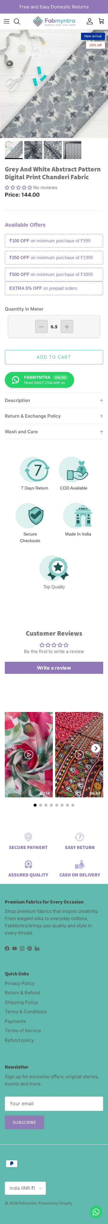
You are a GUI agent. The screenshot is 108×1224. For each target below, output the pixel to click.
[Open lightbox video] (29, 754)
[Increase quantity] (67, 326)
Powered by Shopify (55, 1203)
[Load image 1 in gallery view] (54, 84)
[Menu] (6, 21)
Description (17, 400)
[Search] (19, 21)
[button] (19, 187)
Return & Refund (22, 992)
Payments (15, 1021)
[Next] (95, 748)
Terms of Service (23, 1030)
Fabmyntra (28, 1203)
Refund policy (19, 1040)
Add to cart (54, 357)
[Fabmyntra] (54, 21)
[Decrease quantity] (41, 326)
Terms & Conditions (26, 1011)
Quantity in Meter (24, 309)
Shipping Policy (21, 1002)
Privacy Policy (19, 983)
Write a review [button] (54, 668)
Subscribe (24, 1122)
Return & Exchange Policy (33, 416)
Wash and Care (21, 431)
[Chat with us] (96, 1212)
